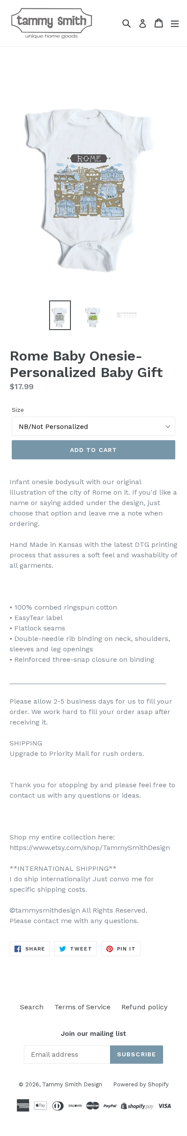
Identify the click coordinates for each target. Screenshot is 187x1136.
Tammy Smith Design (72, 1084)
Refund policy (144, 1007)
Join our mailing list (93, 1034)
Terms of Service (82, 1007)
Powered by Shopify (141, 1084)
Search (31, 1007)
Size (18, 409)
